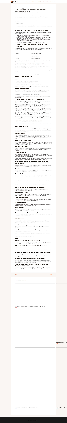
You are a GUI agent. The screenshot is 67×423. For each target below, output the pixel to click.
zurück (15, 274)
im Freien (36, 1)
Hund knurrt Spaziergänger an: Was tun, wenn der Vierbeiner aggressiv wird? (30, 306)
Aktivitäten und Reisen (42, 1)
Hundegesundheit (31, 1)
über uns (55, 1)
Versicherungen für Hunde (49, 1)
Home (27, 1)
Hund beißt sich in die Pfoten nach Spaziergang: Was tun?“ (27, 407)
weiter (51, 274)
